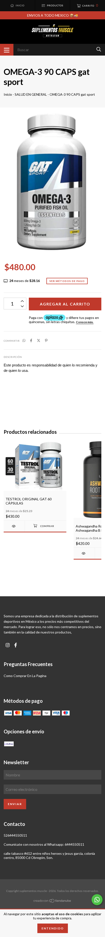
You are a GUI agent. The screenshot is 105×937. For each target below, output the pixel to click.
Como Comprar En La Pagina (25, 676)
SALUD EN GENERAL (31, 94)
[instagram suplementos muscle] (7, 645)
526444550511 (15, 835)
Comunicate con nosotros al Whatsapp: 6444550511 (44, 844)
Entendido (53, 928)
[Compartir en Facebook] (31, 340)
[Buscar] (98, 49)
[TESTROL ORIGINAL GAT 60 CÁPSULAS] (14, 526)
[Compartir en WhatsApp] (24, 340)
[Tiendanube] (52, 902)
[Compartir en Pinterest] (46, 340)
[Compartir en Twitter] (38, 340)
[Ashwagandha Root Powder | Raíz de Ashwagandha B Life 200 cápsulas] (84, 553)
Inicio (8, 94)
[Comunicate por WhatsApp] (97, 899)
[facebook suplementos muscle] (15, 645)
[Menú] (6, 50)
